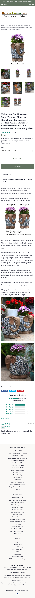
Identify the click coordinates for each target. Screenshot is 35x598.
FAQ (17, 551)
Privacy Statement (17, 556)
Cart (32, 4)
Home (2, 25)
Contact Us (17, 554)
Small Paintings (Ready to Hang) (17, 453)
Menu (5, 4)
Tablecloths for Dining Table (17, 519)
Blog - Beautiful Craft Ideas (17, 531)
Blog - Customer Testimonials (17, 487)
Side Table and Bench (17, 529)
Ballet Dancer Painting (17, 470)
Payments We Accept (17, 547)
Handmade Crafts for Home (17, 521)
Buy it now (17, 166)
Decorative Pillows (17, 507)
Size (2, 148)
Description (7, 174)
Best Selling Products (10, 25)
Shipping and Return (17, 549)
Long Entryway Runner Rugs (17, 500)
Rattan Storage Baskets (17, 502)
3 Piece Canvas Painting (17, 463)
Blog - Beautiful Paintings (17, 484)
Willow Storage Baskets (17, 505)
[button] (5, 132)
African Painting (17, 475)
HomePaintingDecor (22, 590)
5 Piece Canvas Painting (17, 467)
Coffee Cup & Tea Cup (17, 512)
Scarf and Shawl (17, 514)
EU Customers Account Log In (17, 559)
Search (18, 489)
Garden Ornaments (17, 517)
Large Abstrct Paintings (17, 451)
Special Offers (18, 544)
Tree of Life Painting (17, 472)
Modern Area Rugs (17, 497)
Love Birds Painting (17, 477)
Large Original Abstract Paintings (17, 458)
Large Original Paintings (17, 460)
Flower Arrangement (17, 526)
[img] (5, 424)
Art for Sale (17, 479)
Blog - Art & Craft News (17, 482)
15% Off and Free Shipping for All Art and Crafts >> (17, 181)
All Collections (17, 533)
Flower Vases (17, 524)
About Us (17, 542)
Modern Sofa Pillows (17, 509)
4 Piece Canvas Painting (17, 465)
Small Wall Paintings (17, 455)
